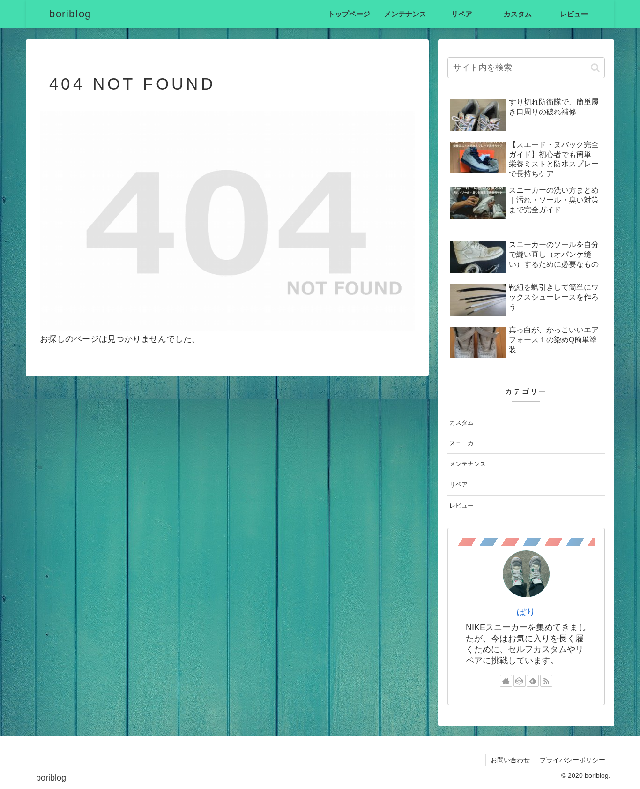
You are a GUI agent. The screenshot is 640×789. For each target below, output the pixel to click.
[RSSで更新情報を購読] (546, 681)
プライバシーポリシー (572, 760)
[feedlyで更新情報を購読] (533, 681)
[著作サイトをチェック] (506, 681)
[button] (595, 67)
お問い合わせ (510, 760)
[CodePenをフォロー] (519, 681)
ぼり (526, 612)
